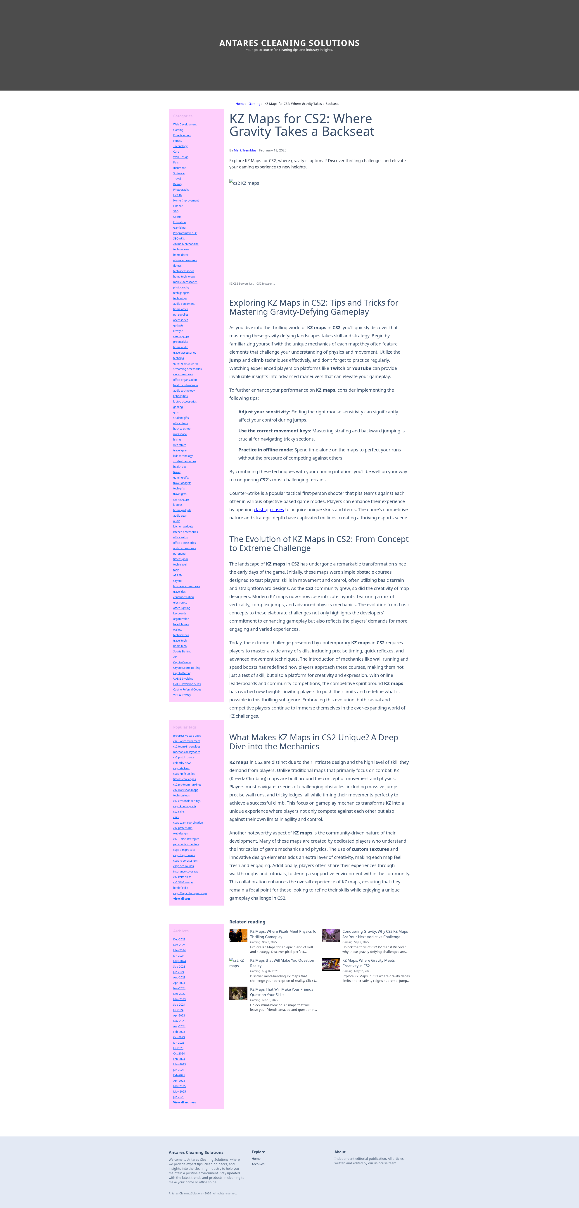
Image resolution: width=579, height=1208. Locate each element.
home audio (180, 347)
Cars (176, 151)
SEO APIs (179, 238)
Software (179, 173)
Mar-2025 (179, 1086)
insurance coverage (185, 871)
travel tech (180, 640)
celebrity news (182, 763)
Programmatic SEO (185, 233)
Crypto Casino (182, 662)
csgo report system (185, 861)
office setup (180, 537)
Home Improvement (186, 200)
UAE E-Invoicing (183, 679)
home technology (184, 276)
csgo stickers (181, 768)
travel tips (179, 592)
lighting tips (180, 396)
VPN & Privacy (182, 695)
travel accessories (184, 353)
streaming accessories (187, 369)
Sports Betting (182, 651)
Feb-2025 (179, 1075)
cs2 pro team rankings (187, 784)
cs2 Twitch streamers (186, 741)
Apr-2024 (179, 983)
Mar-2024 (179, 950)
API (175, 657)
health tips (179, 467)
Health (177, 195)
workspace (180, 434)
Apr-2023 (179, 1015)
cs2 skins (179, 812)
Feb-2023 (179, 1032)
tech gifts (179, 488)
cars (176, 817)
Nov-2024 (179, 988)
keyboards (179, 613)
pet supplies (180, 314)
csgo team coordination (188, 823)
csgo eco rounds (183, 866)
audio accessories (184, 548)
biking (177, 439)
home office (180, 309)
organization (181, 619)
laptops (178, 505)
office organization (185, 380)
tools (176, 570)
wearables (179, 445)
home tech (180, 646)
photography (181, 287)
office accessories (184, 543)
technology (180, 298)
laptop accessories (185, 401)
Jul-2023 (178, 1048)
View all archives (184, 1102)
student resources (184, 461)
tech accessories (183, 271)
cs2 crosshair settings (187, 801)
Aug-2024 (179, 1026)
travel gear (180, 450)
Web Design (180, 157)
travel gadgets (182, 483)
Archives (258, 1164)
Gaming (255, 103)
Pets (176, 162)
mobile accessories (185, 282)
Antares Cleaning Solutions (289, 42)
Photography (181, 190)
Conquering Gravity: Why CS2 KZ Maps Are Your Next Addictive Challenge (375, 934)
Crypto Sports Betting (186, 668)
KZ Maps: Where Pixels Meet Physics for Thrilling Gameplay (284, 934)
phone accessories (185, 260)
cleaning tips (181, 336)
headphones (181, 624)
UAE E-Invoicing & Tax (187, 684)
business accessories (186, 586)
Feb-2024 (179, 1059)
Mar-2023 (179, 999)
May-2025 (179, 1091)
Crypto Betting (182, 673)
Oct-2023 (179, 1037)
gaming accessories (185, 363)
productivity (180, 342)
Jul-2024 (178, 1010)
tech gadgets (181, 293)
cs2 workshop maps (185, 790)
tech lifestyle (181, 635)
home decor (180, 255)
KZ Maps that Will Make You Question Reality (282, 963)
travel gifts (180, 494)
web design (180, 833)
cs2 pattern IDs (182, 828)
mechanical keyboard (186, 752)
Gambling (179, 228)
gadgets (178, 325)
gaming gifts (181, 477)
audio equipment (184, 304)
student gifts (181, 418)
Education (179, 222)
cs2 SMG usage (183, 882)
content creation (183, 597)
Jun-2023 (178, 1070)
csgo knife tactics (184, 774)
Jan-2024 (178, 956)
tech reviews (181, 249)
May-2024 (179, 961)
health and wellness (185, 385)
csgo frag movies (184, 855)
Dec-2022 (179, 994)
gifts (176, 412)
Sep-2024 (179, 1005)
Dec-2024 (179, 945)
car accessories (183, 374)
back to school (182, 429)
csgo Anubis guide (184, 806)
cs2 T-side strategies (186, 839)
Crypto (177, 581)
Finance (178, 206)
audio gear (180, 516)
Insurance (179, 168)
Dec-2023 (179, 939)
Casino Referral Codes (187, 689)
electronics (180, 602)
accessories (180, 320)
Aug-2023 (179, 977)
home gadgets (182, 510)
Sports (177, 217)
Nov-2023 (179, 1021)
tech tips (178, 358)
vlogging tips (181, 499)
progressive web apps (187, 736)
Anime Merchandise (186, 244)
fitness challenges (184, 779)
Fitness (177, 141)
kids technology (183, 456)
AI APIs (177, 575)
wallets (177, 630)
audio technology (184, 391)
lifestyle (178, 331)
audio (176, 521)
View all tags (181, 899)
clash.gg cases (269, 509)
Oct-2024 (179, 1053)
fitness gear (180, 559)
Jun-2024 (178, 972)
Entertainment (182, 135)
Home (240, 103)
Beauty (177, 184)
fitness (177, 266)
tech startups (181, 795)
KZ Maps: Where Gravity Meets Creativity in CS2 (368, 963)
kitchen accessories (185, 532)
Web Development (185, 124)
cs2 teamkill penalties (186, 746)
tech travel (180, 564)
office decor (180, 423)
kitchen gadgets (183, 526)
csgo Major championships (190, 893)
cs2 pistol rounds (184, 757)
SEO (175, 211)
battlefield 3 (180, 888)
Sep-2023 (179, 966)
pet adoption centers (186, 844)
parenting (179, 554)
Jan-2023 (178, 1043)
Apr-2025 (179, 1081)
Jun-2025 (178, 1097)
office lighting (181, 608)
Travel (177, 179)
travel (176, 472)
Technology (180, 146)
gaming (178, 407)
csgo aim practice (184, 850)
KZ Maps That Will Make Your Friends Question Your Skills (281, 992)
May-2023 (179, 1064)
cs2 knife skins (182, 877)
